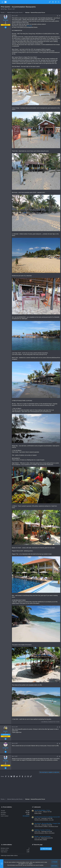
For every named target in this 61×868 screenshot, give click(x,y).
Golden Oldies (37, 813)
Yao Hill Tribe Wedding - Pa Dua (42, 810)
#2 (59, 727)
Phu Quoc (29, 25)
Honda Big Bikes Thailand (40, 839)
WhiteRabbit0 (26, 816)
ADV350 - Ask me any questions (42, 836)
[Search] (58, 2)
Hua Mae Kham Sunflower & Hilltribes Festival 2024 (47, 817)
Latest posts (37, 807)
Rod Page (4, 9)
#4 (59, 756)
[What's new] (55, 2)
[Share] (57, 16)
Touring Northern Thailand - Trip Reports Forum (46, 826)
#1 (59, 15)
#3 (59, 743)
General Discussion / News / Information (44, 833)
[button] (2, 2)
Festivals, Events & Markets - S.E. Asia (43, 819)
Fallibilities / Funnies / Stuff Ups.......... (43, 830)
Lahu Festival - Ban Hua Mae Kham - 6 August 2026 (47, 823)
